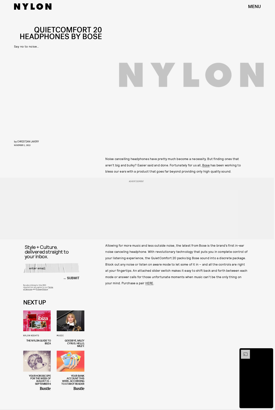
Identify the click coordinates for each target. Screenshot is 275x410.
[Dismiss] (269, 351)
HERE (149, 283)
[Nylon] (32, 6)
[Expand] (244, 351)
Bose (206, 165)
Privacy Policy (42, 289)
